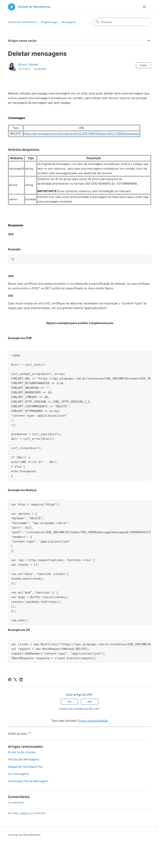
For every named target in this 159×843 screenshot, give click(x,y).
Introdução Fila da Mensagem (28, 781)
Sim (69, 701)
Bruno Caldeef (28, 64)
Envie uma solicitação (93, 720)
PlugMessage (49, 22)
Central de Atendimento (22, 22)
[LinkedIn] (21, 679)
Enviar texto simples (22, 752)
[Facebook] (9, 679)
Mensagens (68, 22)
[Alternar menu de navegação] (144, 7)
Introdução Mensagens (23, 759)
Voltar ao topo (18, 733)
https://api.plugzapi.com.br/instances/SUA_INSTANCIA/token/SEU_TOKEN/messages (81, 133)
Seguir (143, 65)
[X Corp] (15, 679)
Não (89, 701)
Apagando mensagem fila (25, 766)
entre (23, 813)
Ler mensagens (18, 774)
